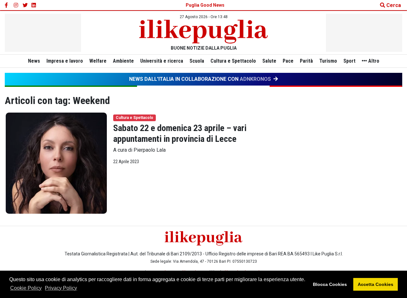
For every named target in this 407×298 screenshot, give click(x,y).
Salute (269, 61)
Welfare (98, 61)
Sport (349, 61)
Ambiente (123, 61)
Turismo (328, 61)
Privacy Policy (61, 288)
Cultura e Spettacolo (233, 61)
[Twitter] (25, 5)
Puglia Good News (205, 5)
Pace (288, 61)
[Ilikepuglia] (203, 32)
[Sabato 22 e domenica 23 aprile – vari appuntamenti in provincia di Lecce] (56, 163)
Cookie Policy (26, 288)
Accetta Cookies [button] (375, 284)
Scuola (197, 61)
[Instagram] (16, 5)
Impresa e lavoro (64, 61)
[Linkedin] (34, 5)
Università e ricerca (161, 61)
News (34, 61)
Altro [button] (373, 61)
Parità (306, 61)
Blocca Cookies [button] (330, 284)
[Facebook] (7, 5)
